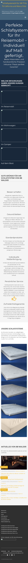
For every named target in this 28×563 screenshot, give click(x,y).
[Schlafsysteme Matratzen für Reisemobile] (14, 116)
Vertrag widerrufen (5, 519)
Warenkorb (3, 510)
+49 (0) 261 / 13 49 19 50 (14, 11)
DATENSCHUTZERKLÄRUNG (16, 551)
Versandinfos (4, 518)
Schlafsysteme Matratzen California (9, 531)
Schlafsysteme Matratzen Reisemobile (9, 529)
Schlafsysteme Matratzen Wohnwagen (9, 527)
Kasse (2, 514)
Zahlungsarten (4, 516)
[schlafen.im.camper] (7, 555)
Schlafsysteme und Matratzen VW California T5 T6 (13, 553)
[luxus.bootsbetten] (12, 555)
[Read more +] (12, 479)
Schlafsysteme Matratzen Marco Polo (9, 533)
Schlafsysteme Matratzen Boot (8, 525)
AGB (8, 551)
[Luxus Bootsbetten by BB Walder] (14, 555)
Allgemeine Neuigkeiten (20, 471)
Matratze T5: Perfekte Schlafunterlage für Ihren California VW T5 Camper (12, 486)
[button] (2, 560)
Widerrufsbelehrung (5, 521)
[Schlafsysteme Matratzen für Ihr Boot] (14, 154)
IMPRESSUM (3, 551)
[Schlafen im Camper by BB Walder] (10, 555)
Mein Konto (3, 512)
